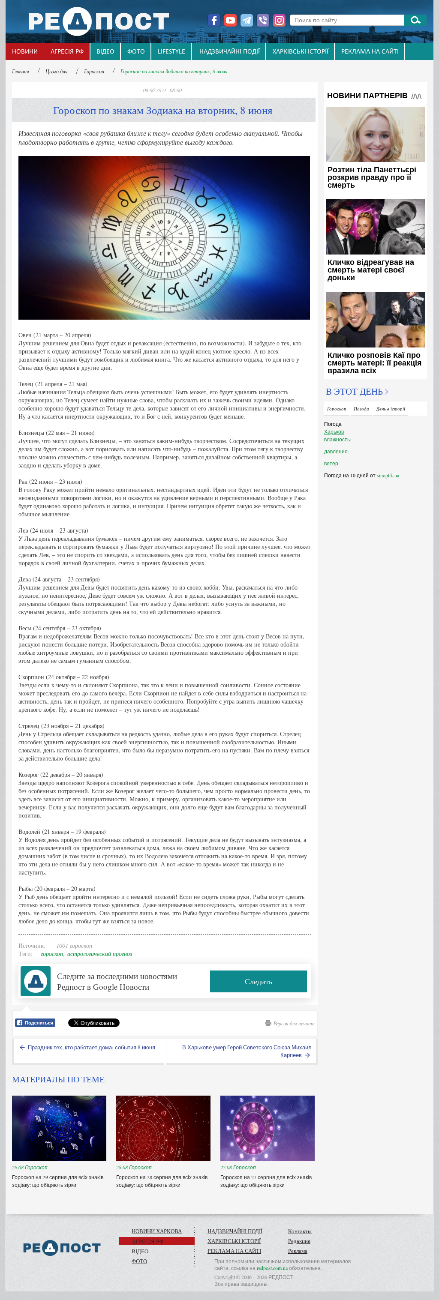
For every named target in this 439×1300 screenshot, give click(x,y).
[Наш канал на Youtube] (230, 20)
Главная (20, 71)
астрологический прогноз (99, 954)
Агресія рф (67, 51)
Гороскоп (94, 71)
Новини (25, 51)
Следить (258, 981)
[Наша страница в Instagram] (279, 20)
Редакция (299, 1241)
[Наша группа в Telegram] (246, 20)
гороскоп (52, 954)
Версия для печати (294, 1023)
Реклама (297, 1251)
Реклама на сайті (370, 51)
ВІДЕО (105, 51)
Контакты (300, 1231)
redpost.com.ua (272, 1267)
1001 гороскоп (74, 945)
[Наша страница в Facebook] (214, 20)
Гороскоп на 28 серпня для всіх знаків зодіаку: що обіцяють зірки (161, 1181)
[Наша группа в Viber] (263, 20)
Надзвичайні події (229, 51)
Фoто (136, 51)
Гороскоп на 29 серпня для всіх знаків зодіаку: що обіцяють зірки (57, 1181)
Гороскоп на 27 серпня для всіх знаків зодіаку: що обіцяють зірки (266, 1181)
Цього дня (56, 71)
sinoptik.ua (388, 475)
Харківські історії (300, 51)
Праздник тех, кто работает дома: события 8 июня (91, 1047)
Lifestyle (171, 51)
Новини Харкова (157, 1231)
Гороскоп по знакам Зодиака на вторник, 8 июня (174, 71)
